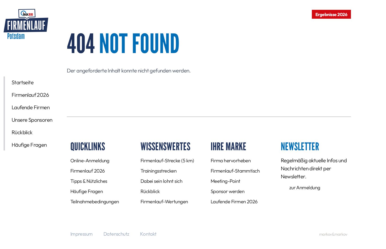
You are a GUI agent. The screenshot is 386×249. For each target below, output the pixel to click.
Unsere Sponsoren (32, 119)
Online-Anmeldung (89, 160)
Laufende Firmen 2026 (234, 201)
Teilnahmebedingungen (94, 201)
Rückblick (22, 132)
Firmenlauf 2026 (30, 94)
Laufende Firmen (31, 107)
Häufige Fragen (29, 144)
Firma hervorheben (231, 160)
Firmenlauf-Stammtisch (235, 171)
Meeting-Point (225, 181)
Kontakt (148, 234)
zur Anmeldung (304, 187)
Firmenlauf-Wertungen (164, 201)
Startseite (23, 82)
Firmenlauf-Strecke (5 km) (167, 160)
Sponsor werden (227, 191)
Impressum (81, 234)
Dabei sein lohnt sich (161, 181)
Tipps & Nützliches (88, 181)
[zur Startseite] (26, 24)
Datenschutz (116, 234)
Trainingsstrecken (159, 171)
